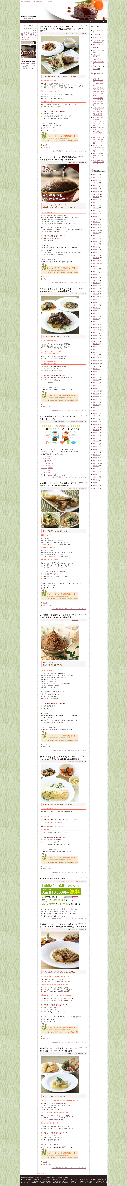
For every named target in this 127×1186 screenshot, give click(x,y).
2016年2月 (96, 285)
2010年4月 (96, 480)
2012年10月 (96, 396)
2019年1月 (96, 188)
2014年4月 (96, 346)
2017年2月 (96, 252)
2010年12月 (96, 457)
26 (22, 37)
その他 (95, 47)
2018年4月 (96, 213)
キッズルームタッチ (55, 1179)
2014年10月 (96, 330)
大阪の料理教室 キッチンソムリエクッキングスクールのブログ (36, 1)
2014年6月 (96, 341)
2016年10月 (96, 263)
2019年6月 (96, 174)
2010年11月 (96, 460)
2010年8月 (96, 468)
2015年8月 (96, 302)
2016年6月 (96, 274)
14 (26, 34)
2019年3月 (96, 183)
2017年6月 (96, 241)
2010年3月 (96, 482)
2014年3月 (96, 349)
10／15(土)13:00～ (47, 465)
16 (31, 34)
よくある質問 (77, 1179)
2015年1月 (96, 321)
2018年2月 (96, 219)
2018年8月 (96, 202)
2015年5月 (96, 310)
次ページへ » (41, 1173)
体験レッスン (47, 147)
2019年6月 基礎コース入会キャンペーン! (98, 155)
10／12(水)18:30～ (47, 463)
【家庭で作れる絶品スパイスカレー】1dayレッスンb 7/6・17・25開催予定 (98, 131)
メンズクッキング (44, 1179)
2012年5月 (96, 410)
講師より (95, 69)
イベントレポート (98, 30)
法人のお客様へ (86, 1179)
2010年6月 (96, 474)
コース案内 (94, 1179)
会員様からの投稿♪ (98, 62)
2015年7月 (96, 305)
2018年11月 (96, 194)
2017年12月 (96, 224)
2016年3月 (96, 283)
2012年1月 (96, 421)
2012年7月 (96, 405)
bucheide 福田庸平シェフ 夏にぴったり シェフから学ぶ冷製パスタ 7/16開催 (98, 101)
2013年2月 (96, 385)
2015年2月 (96, 319)
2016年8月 (96, 269)
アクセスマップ (56, 1182)
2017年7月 (96, 238)
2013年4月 (96, 380)
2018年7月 (96, 205)
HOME (23, 1179)
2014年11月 (96, 327)
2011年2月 (96, 452)
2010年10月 (96, 463)
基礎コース (100, 1179)
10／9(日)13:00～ (46, 461)
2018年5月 (96, 211)
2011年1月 (96, 455)
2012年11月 (96, 394)
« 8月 (22, 39)
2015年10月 (96, 296)
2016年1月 (96, 288)
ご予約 (45, 145)
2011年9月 (96, 432)
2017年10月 (96, 230)
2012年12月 (96, 391)
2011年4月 (96, 446)
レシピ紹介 (96, 59)
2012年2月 (96, 419)
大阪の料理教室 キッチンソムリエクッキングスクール (69, 151)
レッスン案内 (58, 1181)
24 (33, 35)
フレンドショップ (71, 1182)
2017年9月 (96, 233)
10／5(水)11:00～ (46, 458)
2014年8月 (96, 335)
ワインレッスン (74, 1181)
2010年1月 (96, 488)
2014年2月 (96, 352)
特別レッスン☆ (74, 421)
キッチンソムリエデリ (67, 1179)
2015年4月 (96, 313)
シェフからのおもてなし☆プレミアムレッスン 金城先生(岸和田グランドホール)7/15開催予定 (98, 111)
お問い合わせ (97, 1182)
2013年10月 (96, 363)
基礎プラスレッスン (95, 1181)
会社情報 (43, 1182)
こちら (50, 475)
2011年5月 (96, 444)
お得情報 (65, 881)
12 (22, 34)
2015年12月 (96, 291)
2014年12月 (96, 324)
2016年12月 (96, 258)
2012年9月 (96, 399)
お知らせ (62, 421)
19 (22, 35)
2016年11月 (96, 260)
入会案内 (32, 1182)
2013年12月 (96, 358)
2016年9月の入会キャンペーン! (54, 878)
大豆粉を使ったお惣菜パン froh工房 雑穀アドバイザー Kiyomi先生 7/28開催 (98, 81)
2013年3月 (96, 382)
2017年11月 (96, 227)
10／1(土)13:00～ (46, 456)
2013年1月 (96, 388)
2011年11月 (96, 427)
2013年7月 (96, 371)
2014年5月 (96, 344)
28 (26, 37)
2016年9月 (96, 266)
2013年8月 (96, 369)
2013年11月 (96, 360)
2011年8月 (96, 435)
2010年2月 (96, 485)
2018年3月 (96, 216)
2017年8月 (96, 235)
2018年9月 (96, 199)
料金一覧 (37, 1182)
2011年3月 (96, 449)
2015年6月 (96, 308)
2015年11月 (96, 294)
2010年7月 (96, 471)
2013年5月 (96, 377)
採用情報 (64, 1182)
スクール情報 (67, 421)
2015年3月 (96, 316)
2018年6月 (96, 208)
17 (33, 34)
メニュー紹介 (75, 33)
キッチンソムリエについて (32, 1179)
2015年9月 (96, 299)
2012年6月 (96, 407)
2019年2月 (96, 186)
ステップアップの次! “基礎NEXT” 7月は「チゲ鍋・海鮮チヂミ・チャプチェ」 (99, 121)
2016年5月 (96, 277)
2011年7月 (96, 438)
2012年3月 (96, 416)
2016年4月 (96, 280)
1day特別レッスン (84, 1181)
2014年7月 (96, 338)
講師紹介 (26, 1182)
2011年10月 (96, 430)
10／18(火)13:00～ (47, 468)
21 (26, 35)
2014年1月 (96, 355)
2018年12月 (96, 191)
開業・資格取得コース (48, 1181)
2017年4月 (96, 247)
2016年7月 (96, 272)
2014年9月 (96, 333)
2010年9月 (96, 466)
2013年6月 (96, 374)
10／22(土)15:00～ (47, 470)
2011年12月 (96, 424)
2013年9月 (96, 366)
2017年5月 (96, 244)
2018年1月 (96, 222)
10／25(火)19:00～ (47, 472)
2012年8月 (96, 402)
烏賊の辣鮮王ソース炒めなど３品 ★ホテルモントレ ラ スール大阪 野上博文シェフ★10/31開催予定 (63, 28)
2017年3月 (96, 249)
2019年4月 (96, 180)
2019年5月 (96, 177)
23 (31, 35)
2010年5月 (96, 477)
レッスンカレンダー (82, 1182)
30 (31, 37)
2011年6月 (96, 441)
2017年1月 (96, 255)
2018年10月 (96, 197)
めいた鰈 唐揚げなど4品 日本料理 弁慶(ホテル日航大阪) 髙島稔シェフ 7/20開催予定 (98, 91)
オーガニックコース (36, 1181)
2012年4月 (96, 413)
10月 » (27, 39)
